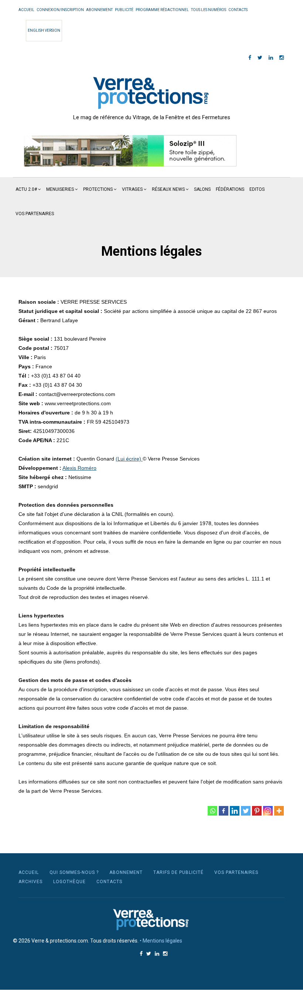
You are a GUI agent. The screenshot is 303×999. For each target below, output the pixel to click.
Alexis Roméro (79, 468)
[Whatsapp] (212, 811)
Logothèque (69, 881)
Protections (98, 189)
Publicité (124, 10)
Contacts (238, 10)
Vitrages (132, 189)
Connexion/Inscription (60, 10)
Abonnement (99, 10)
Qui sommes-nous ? (74, 872)
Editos (257, 189)
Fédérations (230, 189)
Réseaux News (168, 189)
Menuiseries (60, 189)
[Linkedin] (234, 811)
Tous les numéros (208, 10)
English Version (44, 30)
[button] (130, 151)
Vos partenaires (35, 213)
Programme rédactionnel (162, 10)
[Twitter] (246, 811)
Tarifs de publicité (178, 872)
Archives (30, 881)
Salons (202, 189)
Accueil (26, 10)
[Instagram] (268, 811)
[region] (130, 151)
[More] (279, 811)
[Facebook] (223, 811)
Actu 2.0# (26, 189)
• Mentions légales (161, 941)
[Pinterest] (257, 811)
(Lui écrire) (129, 459)
